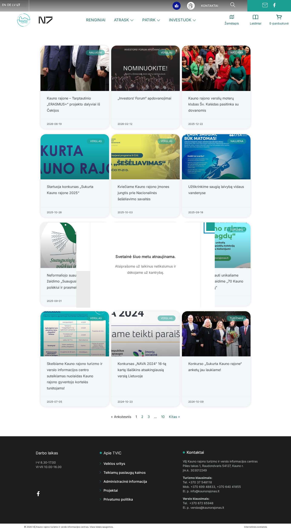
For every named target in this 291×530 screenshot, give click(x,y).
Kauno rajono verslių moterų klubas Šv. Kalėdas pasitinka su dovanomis (213, 104)
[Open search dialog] (233, 5)
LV (14, 5)
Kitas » (174, 417)
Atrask (121, 20)
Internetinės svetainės (255, 527)
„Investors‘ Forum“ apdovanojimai (144, 98)
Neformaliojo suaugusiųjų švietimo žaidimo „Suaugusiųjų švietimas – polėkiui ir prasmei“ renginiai (74, 281)
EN (4, 5)
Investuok (180, 20)
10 (163, 417)
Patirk (149, 20)
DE (9, 5)
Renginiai (95, 20)
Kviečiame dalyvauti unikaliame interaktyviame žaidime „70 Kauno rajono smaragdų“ (215, 281)
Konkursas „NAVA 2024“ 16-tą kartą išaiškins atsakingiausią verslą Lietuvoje (142, 369)
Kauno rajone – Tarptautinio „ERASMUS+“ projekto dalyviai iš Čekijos (73, 104)
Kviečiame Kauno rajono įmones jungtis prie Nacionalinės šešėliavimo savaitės (143, 192)
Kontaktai (209, 5)
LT (18, 5)
